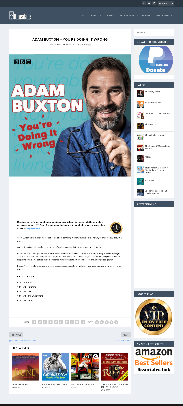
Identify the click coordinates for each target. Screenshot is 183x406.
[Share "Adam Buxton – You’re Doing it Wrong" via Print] (82, 322)
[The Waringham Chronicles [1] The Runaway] (114, 367)
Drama (109, 15)
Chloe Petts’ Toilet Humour (157, 113)
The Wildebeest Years (155, 135)
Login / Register (163, 15)
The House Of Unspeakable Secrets (157, 147)
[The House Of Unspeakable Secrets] (140, 147)
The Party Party (152, 91)
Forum (146, 15)
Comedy (94, 15)
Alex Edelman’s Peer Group (55, 384)
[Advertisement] (70, 200)
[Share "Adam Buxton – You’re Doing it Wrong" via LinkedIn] (61, 322)
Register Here (33, 228)
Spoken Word (127, 15)
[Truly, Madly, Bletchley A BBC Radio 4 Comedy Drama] (140, 169)
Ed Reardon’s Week (154, 102)
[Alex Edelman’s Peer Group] (55, 367)
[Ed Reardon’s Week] (140, 104)
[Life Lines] (140, 181)
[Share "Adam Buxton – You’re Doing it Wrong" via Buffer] (66, 322)
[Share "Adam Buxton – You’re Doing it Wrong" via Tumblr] (50, 322)
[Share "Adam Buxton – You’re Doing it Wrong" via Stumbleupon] (72, 322)
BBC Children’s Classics (82, 384)
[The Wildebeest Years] (140, 137)
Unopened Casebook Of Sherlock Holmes (156, 192)
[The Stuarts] (140, 126)
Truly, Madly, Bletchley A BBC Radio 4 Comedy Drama (156, 170)
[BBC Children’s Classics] (85, 367)
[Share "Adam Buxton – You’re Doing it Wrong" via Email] (77, 322)
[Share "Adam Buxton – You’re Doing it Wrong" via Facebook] (34, 322)
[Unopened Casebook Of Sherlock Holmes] (140, 192)
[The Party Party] (140, 93)
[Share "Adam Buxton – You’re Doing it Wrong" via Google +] (45, 322)
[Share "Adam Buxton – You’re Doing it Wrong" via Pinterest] (56, 322)
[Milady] (140, 158)
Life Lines (149, 180)
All (84, 15)
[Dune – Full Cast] (25, 367)
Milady (148, 157)
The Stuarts (150, 124)
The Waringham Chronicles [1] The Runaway (114, 385)
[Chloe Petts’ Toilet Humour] (140, 115)
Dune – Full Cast (20, 384)
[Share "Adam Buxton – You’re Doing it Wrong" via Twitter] (39, 322)
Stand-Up (70, 44)
